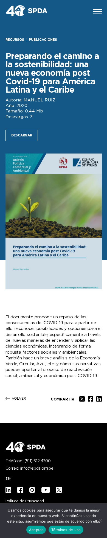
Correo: (29, 468)
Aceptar (36, 530)
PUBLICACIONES (43, 39)
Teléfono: (28, 461)
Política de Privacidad (24, 501)
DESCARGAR (21, 135)
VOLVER (19, 398)
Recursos (14, 39)
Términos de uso (66, 530)
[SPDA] (30, 11)
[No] (100, 520)
